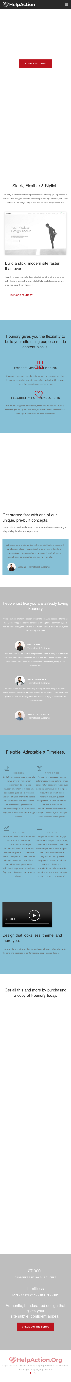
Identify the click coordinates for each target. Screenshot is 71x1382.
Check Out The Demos (35, 1326)
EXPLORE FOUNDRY (21, 295)
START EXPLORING (35, 63)
